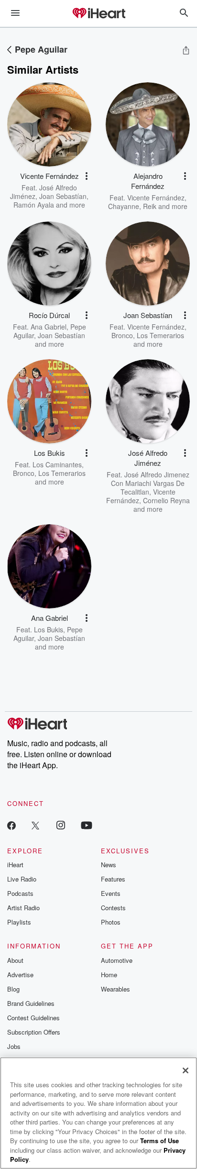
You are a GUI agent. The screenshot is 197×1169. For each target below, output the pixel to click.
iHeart (15, 864)
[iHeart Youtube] (86, 824)
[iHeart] (98, 13)
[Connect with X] (35, 824)
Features (113, 878)
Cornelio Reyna (166, 500)
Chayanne (123, 206)
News (108, 864)
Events (110, 893)
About (15, 960)
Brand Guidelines (31, 1003)
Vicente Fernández (156, 197)
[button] (86, 176)
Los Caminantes (57, 464)
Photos (110, 921)
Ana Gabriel (48, 326)
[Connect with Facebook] (11, 824)
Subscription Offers (33, 1032)
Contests (113, 907)
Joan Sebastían (63, 196)
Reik (149, 206)
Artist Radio (23, 907)
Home (109, 974)
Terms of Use (159, 1140)
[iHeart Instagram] (60, 824)
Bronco (122, 335)
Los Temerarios (160, 335)
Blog (13, 988)
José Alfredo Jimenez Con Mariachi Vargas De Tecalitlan (150, 483)
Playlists (19, 921)
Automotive (116, 960)
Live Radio (21, 878)
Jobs (14, 1046)
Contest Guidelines (33, 1017)
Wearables (115, 988)
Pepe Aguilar (41, 49)
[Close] (185, 1070)
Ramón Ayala (33, 205)
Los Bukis (48, 629)
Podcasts (20, 893)
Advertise (20, 974)
